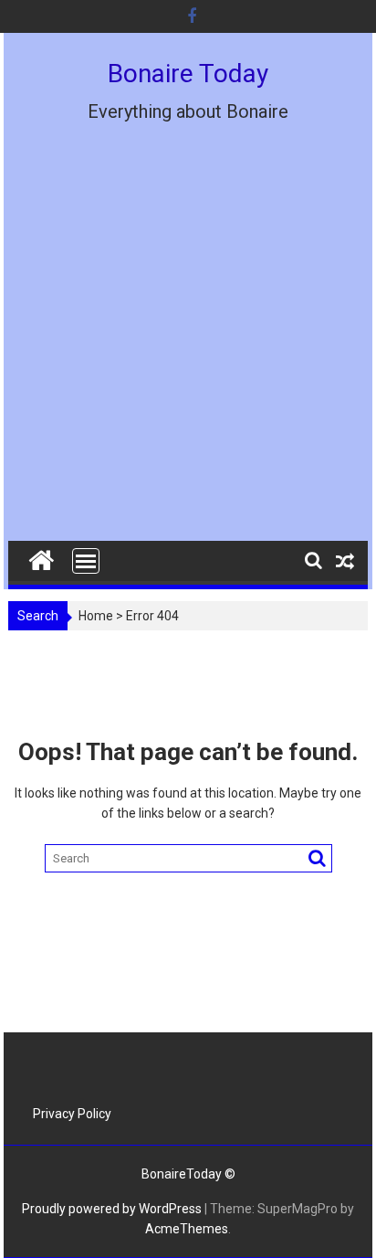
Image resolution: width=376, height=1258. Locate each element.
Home (95, 615)
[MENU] (85, 561)
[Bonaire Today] (41, 556)
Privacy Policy (72, 1113)
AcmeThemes (186, 1228)
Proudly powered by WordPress (112, 1208)
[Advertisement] (188, 344)
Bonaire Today (188, 73)
